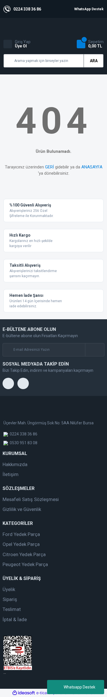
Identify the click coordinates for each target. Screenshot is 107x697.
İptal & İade (15, 619)
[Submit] (94, 349)
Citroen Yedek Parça (24, 554)
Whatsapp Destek (79, 687)
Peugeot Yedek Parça (25, 564)
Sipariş (10, 599)
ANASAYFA (91, 167)
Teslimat (12, 609)
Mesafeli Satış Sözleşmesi (31, 499)
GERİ (49, 167)
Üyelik (9, 589)
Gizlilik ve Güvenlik (22, 509)
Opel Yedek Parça (21, 544)
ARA (94, 61)
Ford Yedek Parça (21, 534)
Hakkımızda (15, 464)
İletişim (11, 474)
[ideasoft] (23, 693)
